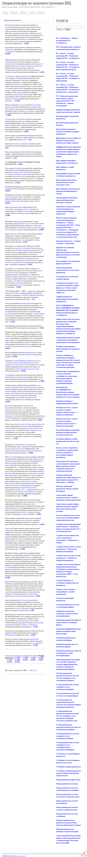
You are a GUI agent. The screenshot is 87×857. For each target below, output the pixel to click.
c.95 (34, 670)
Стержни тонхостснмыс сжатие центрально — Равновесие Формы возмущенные (68, 558)
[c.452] (17, 660)
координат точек (11, 416)
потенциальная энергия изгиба (25, 260)
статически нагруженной (28, 600)
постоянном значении (23, 213)
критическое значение (24, 520)
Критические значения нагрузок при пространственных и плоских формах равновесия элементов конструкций (68, 252)
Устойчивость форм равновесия (68, 767)
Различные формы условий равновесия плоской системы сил (67, 441)
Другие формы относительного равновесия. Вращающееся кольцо (68, 191)
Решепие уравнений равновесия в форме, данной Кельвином (67, 488)
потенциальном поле (12, 363)
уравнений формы (20, 361)
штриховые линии (21, 95)
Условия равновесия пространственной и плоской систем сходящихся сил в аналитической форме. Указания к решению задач (67, 716)
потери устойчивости (21, 144)
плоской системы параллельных (30, 424)
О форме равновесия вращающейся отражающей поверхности (67, 299)
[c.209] (18, 658)
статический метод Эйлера (23, 445)
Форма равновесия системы (67, 784)
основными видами (12, 27)
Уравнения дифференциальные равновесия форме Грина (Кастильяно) (68, 631)
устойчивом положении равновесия (27, 250)
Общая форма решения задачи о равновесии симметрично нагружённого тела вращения (68, 340)
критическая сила (17, 66)
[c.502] (25, 658)
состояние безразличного (14, 88)
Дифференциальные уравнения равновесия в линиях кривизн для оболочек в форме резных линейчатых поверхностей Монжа (68, 151)
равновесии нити (17, 387)
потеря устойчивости (30, 209)
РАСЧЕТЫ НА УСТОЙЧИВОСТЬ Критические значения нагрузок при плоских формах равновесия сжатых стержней (68, 392)
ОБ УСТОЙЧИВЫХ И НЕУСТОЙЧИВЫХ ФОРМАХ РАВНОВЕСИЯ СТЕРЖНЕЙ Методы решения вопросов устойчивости (68, 310)
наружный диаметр (22, 621)
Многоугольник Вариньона (15, 457)
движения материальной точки (16, 377)
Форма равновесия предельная (68, 780)
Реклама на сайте (20, 856)
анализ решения (24, 303)
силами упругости (22, 512)
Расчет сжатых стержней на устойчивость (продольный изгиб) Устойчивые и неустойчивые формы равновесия (67, 452)
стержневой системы (27, 488)
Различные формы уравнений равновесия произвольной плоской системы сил (67, 432)
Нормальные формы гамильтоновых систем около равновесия (67, 270)
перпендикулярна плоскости (21, 346)
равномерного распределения (16, 596)
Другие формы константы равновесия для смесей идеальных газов (66, 182)
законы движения (33, 592)
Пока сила (8, 528)
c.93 (31, 670)
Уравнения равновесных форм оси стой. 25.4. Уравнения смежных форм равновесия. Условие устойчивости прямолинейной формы (68, 664)
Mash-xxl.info (10, 856)
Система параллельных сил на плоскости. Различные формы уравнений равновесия (68, 517)
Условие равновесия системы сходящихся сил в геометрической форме (67, 686)
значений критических (13, 62)
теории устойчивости (13, 293)
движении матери (11, 635)
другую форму (28, 426)
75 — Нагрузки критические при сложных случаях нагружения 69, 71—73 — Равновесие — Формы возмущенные (67, 101)
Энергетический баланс (13, 262)
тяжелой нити (32, 352)
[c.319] (17, 662)
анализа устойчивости (33, 451)
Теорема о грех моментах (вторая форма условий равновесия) (66, 591)
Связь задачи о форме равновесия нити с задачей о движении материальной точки (68, 497)
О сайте (32, 12)
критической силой (12, 201)
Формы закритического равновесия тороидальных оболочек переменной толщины (68, 822)
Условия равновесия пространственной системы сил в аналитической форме (68, 727)
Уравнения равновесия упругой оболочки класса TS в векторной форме (68, 653)
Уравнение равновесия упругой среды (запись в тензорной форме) (68, 622)
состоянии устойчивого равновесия (18, 174)
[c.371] (9, 662)
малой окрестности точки (15, 449)
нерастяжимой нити (12, 465)
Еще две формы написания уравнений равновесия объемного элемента (66, 200)
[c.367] (40, 660)
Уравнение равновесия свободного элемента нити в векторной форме (67, 613)
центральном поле (32, 387)
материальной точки (20, 365)
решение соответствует (17, 119)
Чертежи (14, 12)
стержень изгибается (32, 66)
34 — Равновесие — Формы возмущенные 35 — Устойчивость (67, 40)
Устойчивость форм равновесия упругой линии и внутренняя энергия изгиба (68, 773)
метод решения (36, 226)
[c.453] (25, 660)
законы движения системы (23, 277)
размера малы (34, 639)
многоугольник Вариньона (33, 461)
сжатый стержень (11, 197)
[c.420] (41, 658)
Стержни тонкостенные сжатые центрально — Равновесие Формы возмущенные (68, 549)
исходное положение (15, 283)
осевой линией (38, 314)
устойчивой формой (12, 314)
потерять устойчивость (28, 625)
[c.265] (33, 658)
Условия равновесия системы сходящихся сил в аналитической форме (67, 736)
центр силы (9, 393)
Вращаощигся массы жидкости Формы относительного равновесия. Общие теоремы (68, 140)
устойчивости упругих (15, 230)
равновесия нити (33, 361)
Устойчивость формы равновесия (17, 76)
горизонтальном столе (13, 410)
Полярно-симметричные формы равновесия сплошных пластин (68, 348)
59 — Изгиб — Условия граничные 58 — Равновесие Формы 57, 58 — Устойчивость (68, 55)
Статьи (5, 12)
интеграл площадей (20, 395)
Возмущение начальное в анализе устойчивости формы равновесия (67, 131)
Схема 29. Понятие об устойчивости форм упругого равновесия (67, 582)
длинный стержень (15, 168)
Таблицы (23, 12)
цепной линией (24, 355)
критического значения (22, 172)
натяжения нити (30, 397)
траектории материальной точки (27, 369)
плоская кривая (10, 391)
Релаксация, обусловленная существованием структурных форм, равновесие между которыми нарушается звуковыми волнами (68, 466)
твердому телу (36, 430)
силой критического (27, 152)
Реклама (41, 12)
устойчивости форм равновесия (25, 138)
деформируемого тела (21, 224)
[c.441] (9, 660)
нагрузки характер (12, 99)
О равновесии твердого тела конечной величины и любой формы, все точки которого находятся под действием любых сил (67, 288)
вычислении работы (15, 207)
